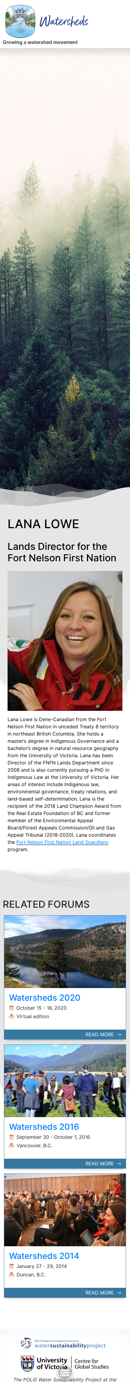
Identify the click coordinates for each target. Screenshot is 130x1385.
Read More (100, 1034)
